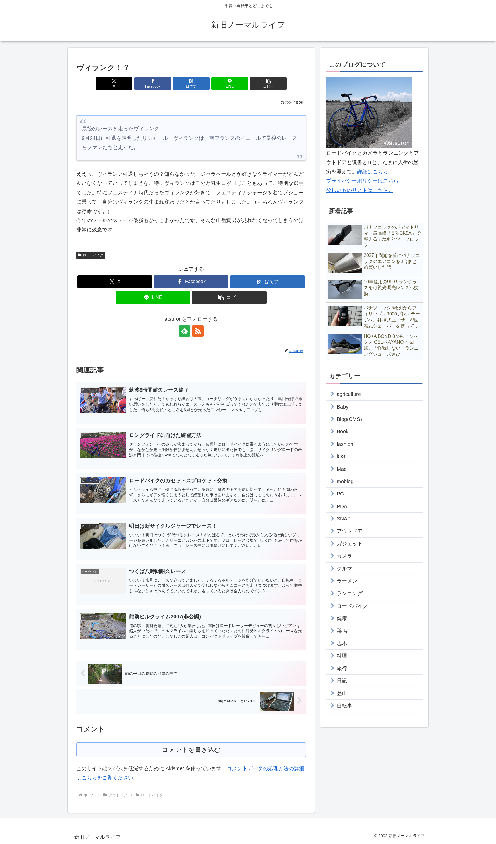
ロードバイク (93, 255)
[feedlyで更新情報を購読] (184, 331)
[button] (268, 83)
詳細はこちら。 (375, 172)
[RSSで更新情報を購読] (198, 331)
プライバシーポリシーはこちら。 (365, 181)
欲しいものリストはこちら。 (359, 190)
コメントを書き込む (191, 749)
